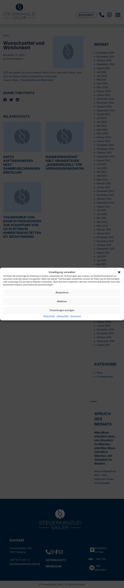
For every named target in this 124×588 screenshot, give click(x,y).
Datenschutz (49, 316)
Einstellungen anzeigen (62, 310)
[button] (119, 272)
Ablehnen (62, 301)
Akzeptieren (62, 292)
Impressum (75, 316)
